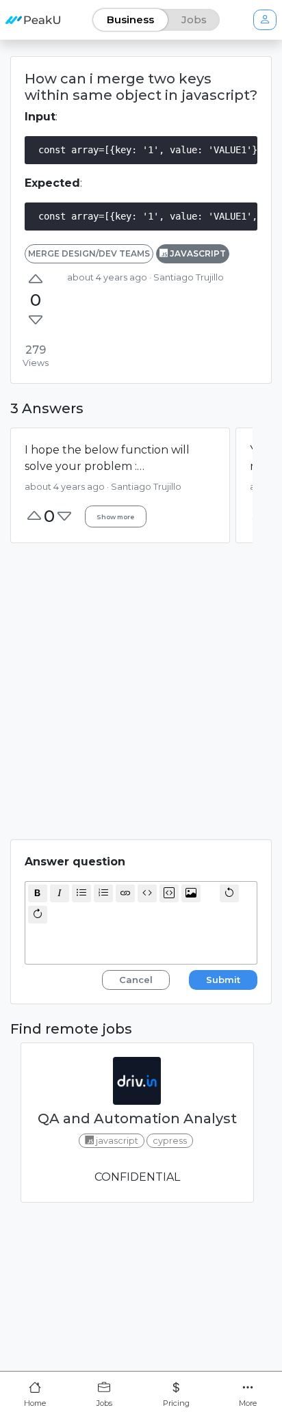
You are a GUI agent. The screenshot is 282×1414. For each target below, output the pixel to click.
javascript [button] (197, 253)
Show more (115, 517)
